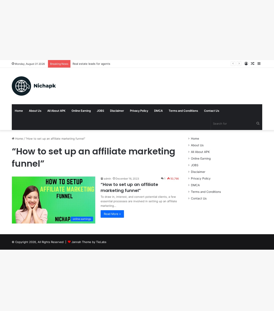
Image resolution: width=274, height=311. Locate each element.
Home (19, 110)
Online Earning (81, 110)
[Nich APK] (34, 86)
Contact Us (211, 110)
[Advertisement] (128, 30)
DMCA (158, 110)
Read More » (112, 214)
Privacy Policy (139, 110)
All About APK (56, 110)
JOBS (100, 110)
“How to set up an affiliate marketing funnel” (129, 187)
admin (107, 178)
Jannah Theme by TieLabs (88, 242)
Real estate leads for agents (91, 63)
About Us (35, 110)
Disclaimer (117, 110)
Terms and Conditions (183, 110)
